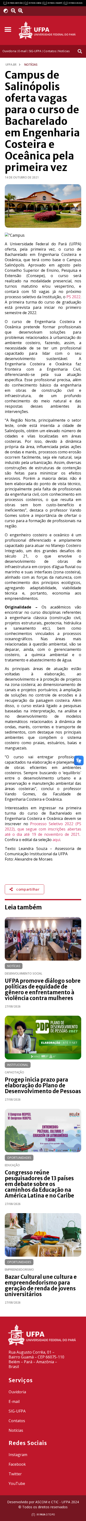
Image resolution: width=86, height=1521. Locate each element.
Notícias (13, 966)
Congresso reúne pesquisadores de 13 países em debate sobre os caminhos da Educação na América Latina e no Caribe (39, 1184)
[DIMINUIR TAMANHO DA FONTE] (13, 10)
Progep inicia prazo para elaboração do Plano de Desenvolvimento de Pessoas (43, 1085)
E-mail (14, 1401)
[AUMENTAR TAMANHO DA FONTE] (22, 10)
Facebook (17, 1464)
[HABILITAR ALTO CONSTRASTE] (7, 10)
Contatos (17, 1420)
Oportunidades (19, 1158)
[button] (7, 29)
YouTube (17, 1483)
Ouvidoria (17, 1391)
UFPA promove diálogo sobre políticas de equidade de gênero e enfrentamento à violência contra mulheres (43, 989)
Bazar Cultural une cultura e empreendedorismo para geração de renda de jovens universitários (41, 1286)
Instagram (18, 1454)
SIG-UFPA (17, 1411)
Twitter (15, 1474)
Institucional (17, 1065)
